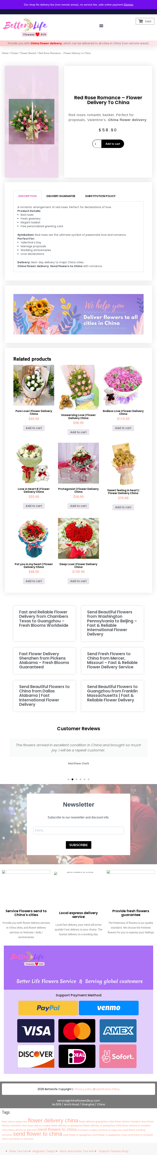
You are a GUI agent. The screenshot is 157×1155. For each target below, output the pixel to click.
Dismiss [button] (128, 4)
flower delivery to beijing (39, 1125)
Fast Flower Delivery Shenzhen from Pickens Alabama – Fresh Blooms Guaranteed (44, 660)
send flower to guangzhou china (109, 1134)
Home (5, 53)
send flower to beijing (87, 1130)
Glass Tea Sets (19, 1151)
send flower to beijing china (109, 1130)
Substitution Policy (107, 1089)
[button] (101, 25)
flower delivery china (53, 1120)
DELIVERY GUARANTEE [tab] (61, 196)
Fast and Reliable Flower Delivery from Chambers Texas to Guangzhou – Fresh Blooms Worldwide (43, 618)
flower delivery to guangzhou (67, 1125)
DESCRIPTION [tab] (27, 196)
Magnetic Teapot (44, 1151)
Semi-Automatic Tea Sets (77, 1151)
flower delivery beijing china (14, 1121)
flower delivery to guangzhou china (102, 1125)
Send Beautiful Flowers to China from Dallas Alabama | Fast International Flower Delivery (44, 695)
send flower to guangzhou (77, 1134)
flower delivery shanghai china (131, 1121)
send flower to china (37, 1134)
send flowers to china (57, 1129)
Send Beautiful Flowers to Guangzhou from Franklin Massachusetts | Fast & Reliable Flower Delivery (112, 693)
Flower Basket (28, 53)
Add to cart (112, 143)
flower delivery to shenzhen (22, 1130)
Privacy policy (84, 1089)
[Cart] (141, 21)
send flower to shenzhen (21, 1139)
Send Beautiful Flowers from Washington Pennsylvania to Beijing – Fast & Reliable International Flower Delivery (112, 623)
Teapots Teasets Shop (113, 1151)
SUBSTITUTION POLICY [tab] (100, 196)
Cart (148, 21)
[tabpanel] (78, 236)
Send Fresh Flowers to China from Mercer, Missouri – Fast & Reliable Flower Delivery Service (112, 660)
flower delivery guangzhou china (96, 1121)
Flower (14, 53)
